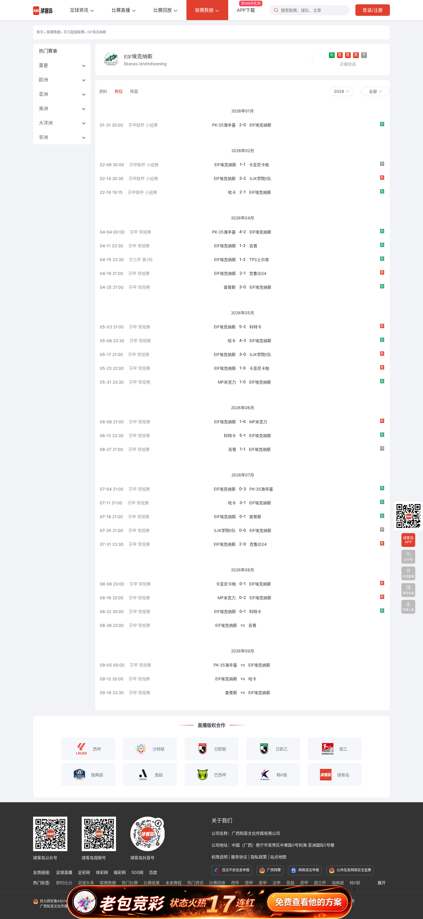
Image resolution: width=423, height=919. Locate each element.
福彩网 (120, 872)
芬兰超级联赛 (74, 32)
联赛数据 (205, 10)
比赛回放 (163, 10)
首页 (40, 32)
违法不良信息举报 (235, 870)
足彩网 (84, 872)
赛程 (119, 91)
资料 (103, 91)
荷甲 (304, 882)
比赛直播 (122, 10)
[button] (341, 91)
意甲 (263, 882)
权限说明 (220, 856)
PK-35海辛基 (224, 124)
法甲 (277, 882)
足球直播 (64, 872)
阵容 (134, 91)
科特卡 (255, 326)
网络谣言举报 (308, 870)
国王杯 (320, 882)
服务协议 (239, 856)
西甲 (235, 882)
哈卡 (232, 192)
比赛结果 (152, 882)
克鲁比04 (257, 273)
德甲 (249, 882)
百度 (153, 872)
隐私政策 (259, 856)
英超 (290, 882)
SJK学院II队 (260, 178)
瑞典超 (338, 882)
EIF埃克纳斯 (260, 124)
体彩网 (102, 872)
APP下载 (249, 7)
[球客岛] (43, 10)
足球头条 (86, 882)
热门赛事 (48, 51)
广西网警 (273, 870)
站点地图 (278, 856)
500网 (137, 872)
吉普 (253, 245)
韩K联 (355, 882)
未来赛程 (173, 882)
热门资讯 (195, 882)
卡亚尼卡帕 (259, 164)
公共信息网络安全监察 (353, 870)
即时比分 (64, 882)
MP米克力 (227, 382)
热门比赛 (130, 882)
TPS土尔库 (259, 259)
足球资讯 (80, 10)
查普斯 (230, 287)
